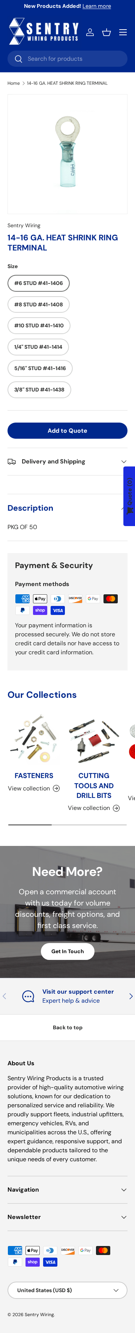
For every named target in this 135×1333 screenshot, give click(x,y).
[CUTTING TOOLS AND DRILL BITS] (94, 739)
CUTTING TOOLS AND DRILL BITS (94, 785)
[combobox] (68, 59)
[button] (106, 32)
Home (14, 83)
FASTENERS (34, 775)
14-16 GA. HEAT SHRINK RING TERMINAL (67, 83)
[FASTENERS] (34, 739)
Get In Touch (67, 951)
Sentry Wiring (24, 225)
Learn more (96, 6)
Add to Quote (67, 431)
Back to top (67, 1027)
